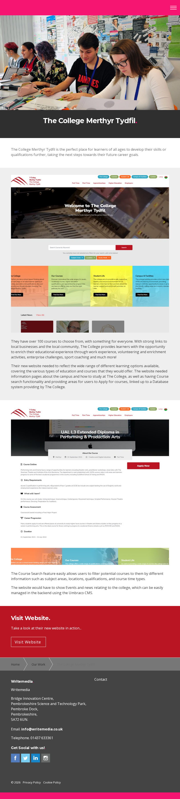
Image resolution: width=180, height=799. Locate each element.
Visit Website (28, 642)
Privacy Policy (32, 782)
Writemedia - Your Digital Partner (21, 7)
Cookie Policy (52, 782)
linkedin (35, 758)
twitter (25, 758)
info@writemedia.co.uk (42, 729)
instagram (45, 758)
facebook (15, 758)
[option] (90, 76)
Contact (100, 679)
